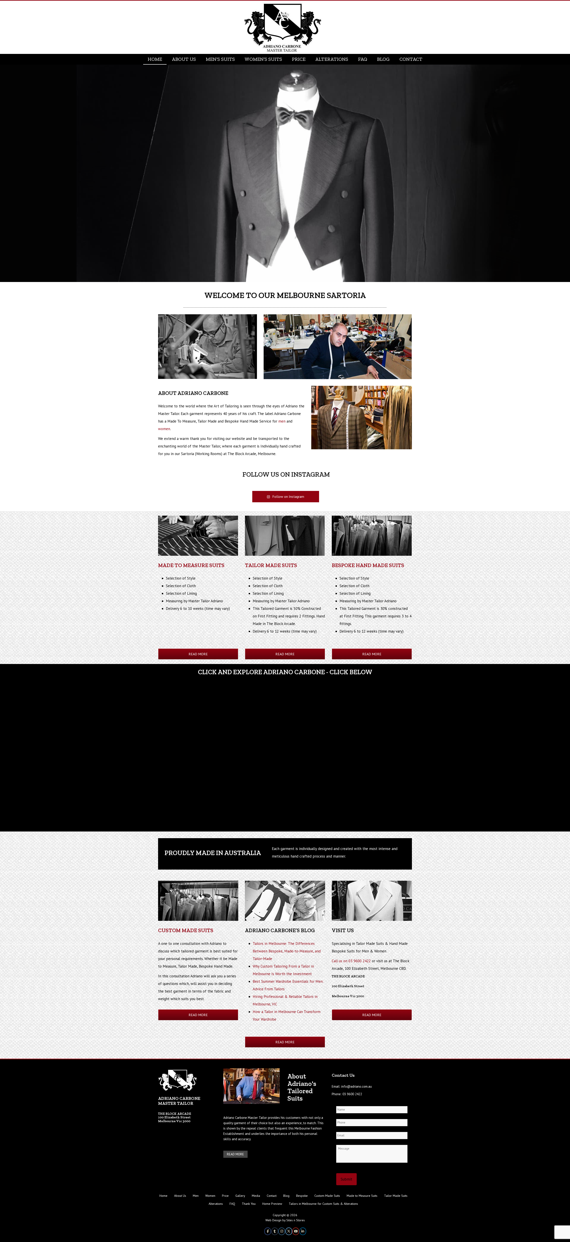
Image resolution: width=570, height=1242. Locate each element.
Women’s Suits (263, 59)
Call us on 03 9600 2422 (351, 960)
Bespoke (302, 1196)
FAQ (362, 59)
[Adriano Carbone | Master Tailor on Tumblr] (274, 1231)
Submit (346, 1179)
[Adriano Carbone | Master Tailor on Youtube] (295, 1231)
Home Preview (272, 1204)
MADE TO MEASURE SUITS (191, 565)
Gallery (240, 1196)
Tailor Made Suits (395, 1196)
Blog (383, 59)
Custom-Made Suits (327, 1196)
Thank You (249, 1204)
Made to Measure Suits (362, 1196)
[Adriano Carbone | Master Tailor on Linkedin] (302, 1231)
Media (256, 1196)
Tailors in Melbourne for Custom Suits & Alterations (323, 1204)
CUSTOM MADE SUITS (185, 930)
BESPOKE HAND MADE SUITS (368, 565)
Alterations (331, 59)
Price (298, 59)
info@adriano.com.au (356, 1086)
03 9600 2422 (352, 1094)
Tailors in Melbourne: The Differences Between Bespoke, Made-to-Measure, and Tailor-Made (287, 951)
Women (210, 1196)
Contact (410, 59)
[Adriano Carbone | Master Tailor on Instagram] (281, 1231)
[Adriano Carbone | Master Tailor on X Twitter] (288, 1231)
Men (196, 1196)
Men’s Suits (220, 59)
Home (155, 59)
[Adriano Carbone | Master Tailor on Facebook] (267, 1231)
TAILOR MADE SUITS (271, 565)
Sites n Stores (295, 1220)
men (281, 421)
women (164, 428)
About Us (184, 59)
